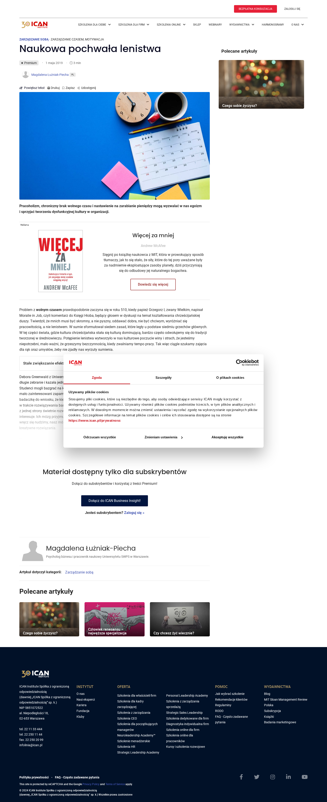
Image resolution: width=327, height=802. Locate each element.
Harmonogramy (273, 24)
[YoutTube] (305, 777)
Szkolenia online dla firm (182, 730)
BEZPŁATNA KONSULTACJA (255, 8)
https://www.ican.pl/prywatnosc (95, 420)
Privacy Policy (91, 784)
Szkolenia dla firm (131, 24)
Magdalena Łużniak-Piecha (91, 548)
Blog (267, 694)
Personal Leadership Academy (187, 695)
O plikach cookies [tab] (230, 377)
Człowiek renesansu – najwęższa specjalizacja (107, 631)
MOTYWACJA (94, 39)
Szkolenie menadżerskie (133, 741)
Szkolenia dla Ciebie (92, 24)
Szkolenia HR (126, 746)
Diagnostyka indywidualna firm (187, 724)
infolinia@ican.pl (30, 745)
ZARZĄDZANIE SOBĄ (33, 39)
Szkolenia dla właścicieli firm (136, 695)
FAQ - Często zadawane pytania (77, 777)
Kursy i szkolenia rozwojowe (185, 746)
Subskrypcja (272, 711)
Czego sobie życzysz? (40, 633)
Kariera (82, 705)
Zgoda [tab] (97, 377)
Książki (269, 716)
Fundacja (83, 711)
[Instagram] (272, 777)
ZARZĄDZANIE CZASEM (67, 39)
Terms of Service (115, 784)
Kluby (80, 716)
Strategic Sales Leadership (184, 712)
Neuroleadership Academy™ (136, 735)
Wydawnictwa (239, 24)
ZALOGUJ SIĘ (292, 8)
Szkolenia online (169, 24)
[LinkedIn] (288, 777)
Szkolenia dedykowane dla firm (187, 718)
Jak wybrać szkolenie (229, 694)
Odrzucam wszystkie (99, 437)
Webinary (215, 24)
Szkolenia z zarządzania (133, 712)
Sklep (197, 24)
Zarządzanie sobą (79, 572)
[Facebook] (241, 777)
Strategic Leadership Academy (138, 752)
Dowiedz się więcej (153, 284)
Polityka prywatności (34, 777)
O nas (295, 24)
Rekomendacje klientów (231, 699)
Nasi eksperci (86, 699)
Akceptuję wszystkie (227, 437)
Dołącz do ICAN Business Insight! (115, 501)
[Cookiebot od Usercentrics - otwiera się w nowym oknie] (239, 362)
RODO (219, 711)
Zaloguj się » (134, 513)
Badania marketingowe (280, 722)
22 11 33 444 (33, 729)
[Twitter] (256, 777)
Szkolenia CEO (127, 718)
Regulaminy (223, 705)
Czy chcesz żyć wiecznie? (173, 633)
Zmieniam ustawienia (161, 437)
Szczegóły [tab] (163, 377)
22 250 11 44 (33, 734)
